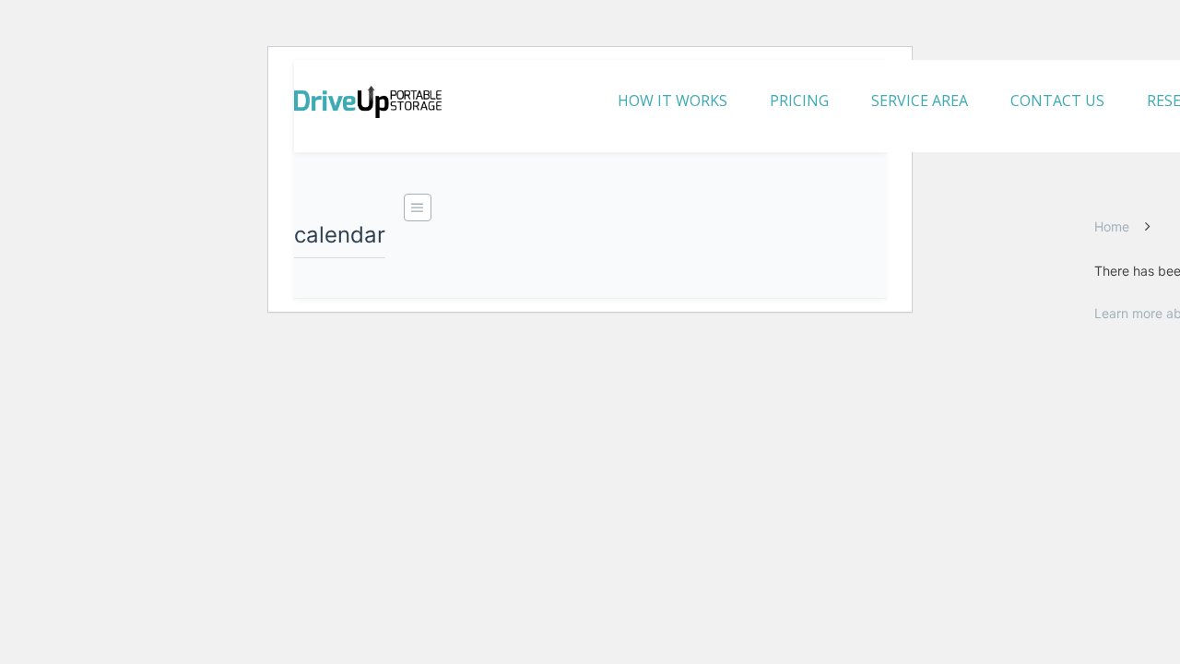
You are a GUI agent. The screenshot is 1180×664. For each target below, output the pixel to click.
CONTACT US (1057, 100)
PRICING (799, 100)
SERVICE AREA (919, 100)
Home (1111, 226)
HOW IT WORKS (672, 100)
